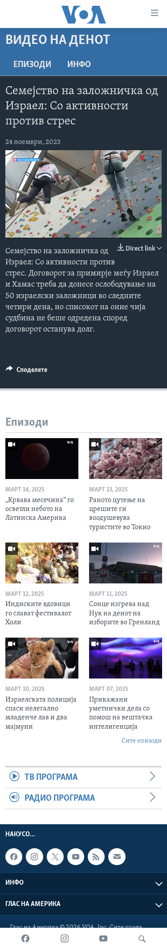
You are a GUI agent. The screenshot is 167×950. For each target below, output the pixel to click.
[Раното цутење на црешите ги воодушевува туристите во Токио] (125, 458)
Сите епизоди (142, 741)
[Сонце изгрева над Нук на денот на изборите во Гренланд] (125, 563)
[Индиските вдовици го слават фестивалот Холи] (41, 563)
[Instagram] (64, 939)
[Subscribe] (116, 856)
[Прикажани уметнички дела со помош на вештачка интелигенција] (125, 658)
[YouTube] (103, 939)
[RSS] (96, 856)
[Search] (142, 939)
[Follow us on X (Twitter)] (55, 856)
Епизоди (32, 64)
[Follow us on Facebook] (13, 856)
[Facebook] (25, 939)
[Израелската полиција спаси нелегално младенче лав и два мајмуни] (41, 658)
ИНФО (79, 64)
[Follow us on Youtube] (75, 856)
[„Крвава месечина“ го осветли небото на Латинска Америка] (41, 458)
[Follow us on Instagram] (34, 856)
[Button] (26, 371)
